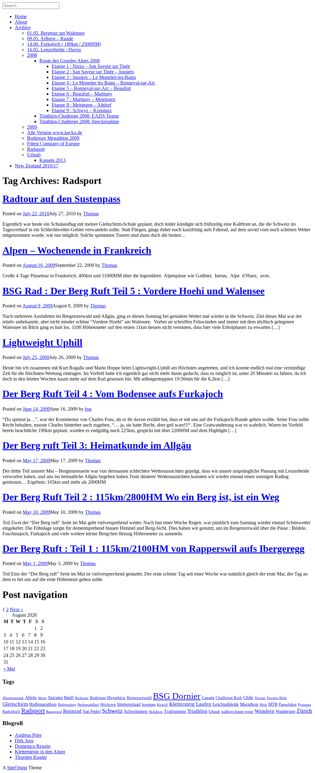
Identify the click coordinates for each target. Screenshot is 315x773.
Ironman (149, 704)
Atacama (55, 697)
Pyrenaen (304, 704)
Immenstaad (129, 704)
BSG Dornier (177, 696)
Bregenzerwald (139, 698)
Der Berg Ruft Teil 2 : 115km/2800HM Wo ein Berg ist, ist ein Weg (140, 496)
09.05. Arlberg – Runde (50, 38)
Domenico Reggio (32, 746)
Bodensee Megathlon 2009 (53, 138)
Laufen (203, 704)
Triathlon (197, 711)
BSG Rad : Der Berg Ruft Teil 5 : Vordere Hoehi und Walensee (133, 290)
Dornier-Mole (277, 698)
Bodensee (82, 698)
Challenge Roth (229, 698)
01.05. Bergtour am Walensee (56, 33)
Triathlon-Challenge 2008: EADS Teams (79, 116)
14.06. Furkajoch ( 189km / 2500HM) (64, 44)
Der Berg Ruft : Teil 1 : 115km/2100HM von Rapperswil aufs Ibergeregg (153, 548)
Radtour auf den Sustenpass (61, 198)
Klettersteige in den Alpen (40, 751)
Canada (208, 698)
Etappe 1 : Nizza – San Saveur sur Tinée (91, 66)
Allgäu (31, 697)
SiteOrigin (17, 767)
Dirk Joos (24, 740)
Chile (248, 697)
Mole (263, 704)
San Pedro (92, 711)
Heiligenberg (67, 704)
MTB (272, 704)
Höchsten (108, 704)
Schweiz (112, 711)
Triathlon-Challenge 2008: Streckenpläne (79, 121)
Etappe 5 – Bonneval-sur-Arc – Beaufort (91, 88)
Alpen (42, 698)
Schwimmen (136, 711)
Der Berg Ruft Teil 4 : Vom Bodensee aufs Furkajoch (112, 393)
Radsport (36, 149)
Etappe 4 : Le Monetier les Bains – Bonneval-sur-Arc (103, 82)
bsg (88, 409)
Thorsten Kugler (31, 757)
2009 (32, 127)
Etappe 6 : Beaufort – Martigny (82, 93)
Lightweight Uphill (42, 342)
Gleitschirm (15, 704)
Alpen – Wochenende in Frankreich (76, 250)
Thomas (91, 213)
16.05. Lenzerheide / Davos (54, 49)
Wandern (264, 711)
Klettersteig (182, 704)
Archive (22, 27)
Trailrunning (175, 711)
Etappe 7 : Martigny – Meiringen (83, 99)
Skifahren (156, 711)
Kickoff (162, 704)
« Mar (9, 668)
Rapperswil (54, 711)
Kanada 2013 (52, 160)
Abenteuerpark (13, 698)
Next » (16, 609)
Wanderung (285, 711)
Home (21, 16)
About (21, 22)
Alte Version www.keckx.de (54, 132)
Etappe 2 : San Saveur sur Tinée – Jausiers (93, 71)
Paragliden (288, 704)
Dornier (260, 698)
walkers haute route (237, 711)
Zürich (304, 711)
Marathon (249, 704)
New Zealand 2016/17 (36, 165)
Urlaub (34, 154)
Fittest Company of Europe (53, 143)
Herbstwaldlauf (88, 704)
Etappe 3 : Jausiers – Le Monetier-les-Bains (94, 77)
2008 (32, 55)
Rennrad (72, 711)
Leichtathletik (226, 704)
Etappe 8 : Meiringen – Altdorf (81, 104)
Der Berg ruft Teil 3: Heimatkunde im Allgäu (96, 445)
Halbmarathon (43, 704)
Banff (69, 697)
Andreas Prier (28, 735)
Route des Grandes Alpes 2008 (69, 60)
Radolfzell (11, 711)
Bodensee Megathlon (108, 698)
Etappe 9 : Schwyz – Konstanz (82, 110)
